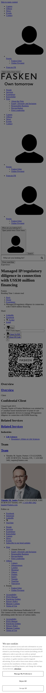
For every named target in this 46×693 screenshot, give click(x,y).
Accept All (23, 688)
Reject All (22, 681)
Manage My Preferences (23, 674)
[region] (23, 664)
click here (17, 669)
